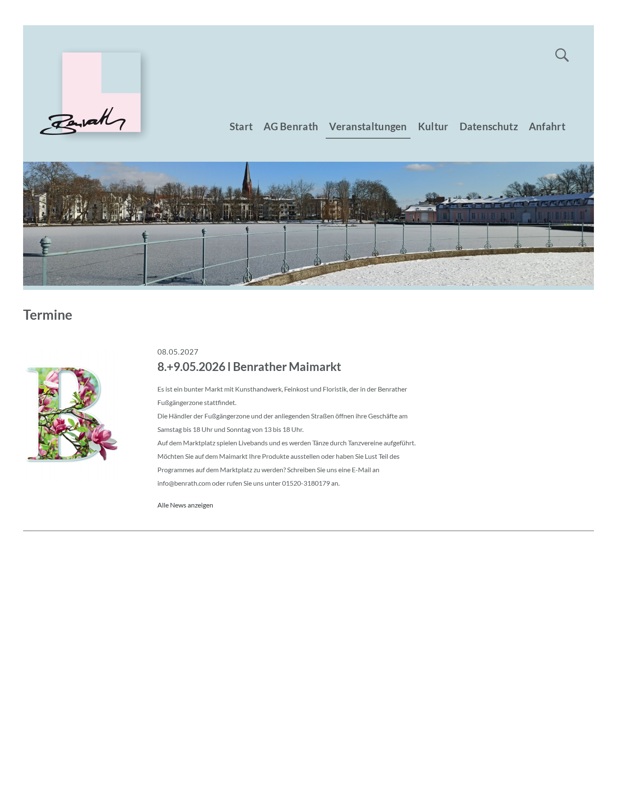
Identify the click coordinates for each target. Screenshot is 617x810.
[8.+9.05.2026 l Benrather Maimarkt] (71, 479)
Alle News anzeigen (185, 505)
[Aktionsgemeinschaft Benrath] (87, 140)
